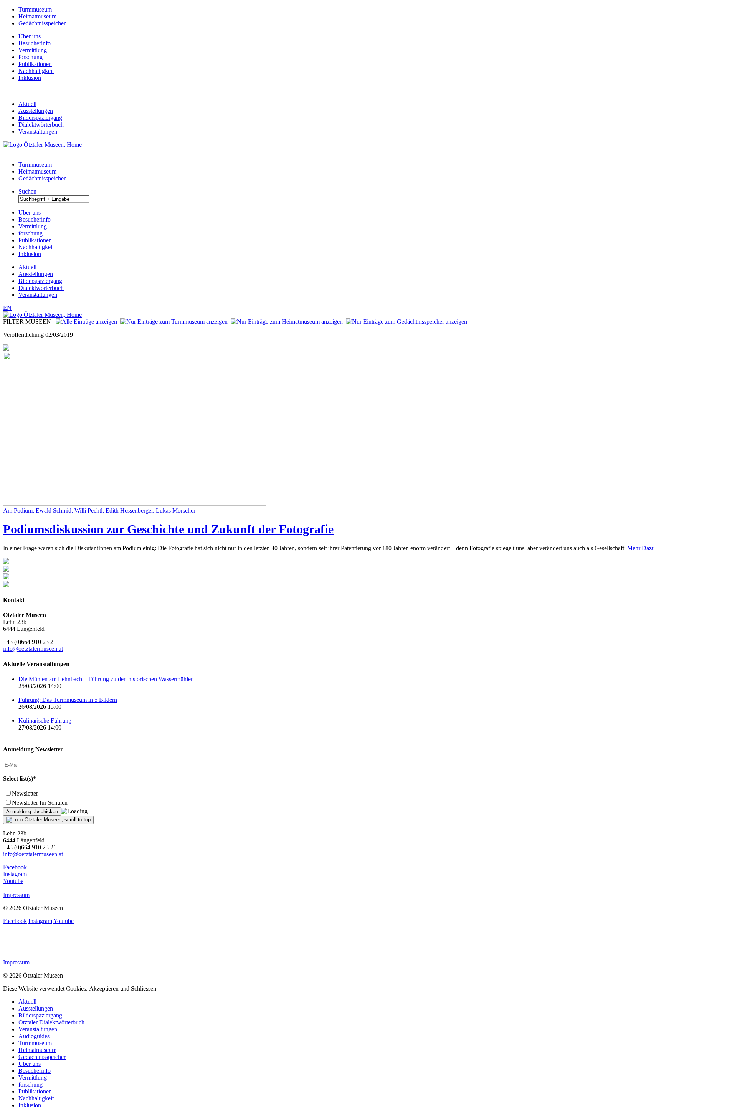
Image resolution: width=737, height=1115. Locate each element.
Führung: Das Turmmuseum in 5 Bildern (67, 699)
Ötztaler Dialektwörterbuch (51, 1022)
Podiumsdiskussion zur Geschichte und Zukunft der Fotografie (168, 529)
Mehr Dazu (641, 548)
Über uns (29, 36)
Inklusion (29, 77)
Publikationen (35, 64)
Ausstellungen (35, 111)
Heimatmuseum (37, 16)
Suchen (27, 191)
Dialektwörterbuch (41, 124)
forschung (30, 57)
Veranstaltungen (37, 131)
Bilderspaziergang (40, 117)
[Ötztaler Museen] (42, 144)
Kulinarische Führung (44, 720)
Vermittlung (32, 50)
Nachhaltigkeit (36, 71)
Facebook (15, 867)
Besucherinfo (34, 43)
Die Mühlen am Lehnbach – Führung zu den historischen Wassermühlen (106, 679)
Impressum (16, 895)
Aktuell (27, 104)
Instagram (15, 874)
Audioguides (34, 1036)
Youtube (13, 881)
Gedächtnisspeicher (42, 23)
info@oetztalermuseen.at (33, 648)
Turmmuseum (35, 9)
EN (7, 307)
